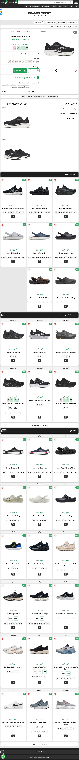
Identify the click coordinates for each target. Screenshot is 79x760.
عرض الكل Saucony (39, 425)
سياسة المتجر (38, 22)
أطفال (53, 6)
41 (33, 61)
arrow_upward (2, 752)
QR (3, 92)
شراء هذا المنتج (20, 70)
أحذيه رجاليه (54, 26)
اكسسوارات (45, 6)
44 (20, 61)
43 (23, 61)
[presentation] (61, 71)
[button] (13, 2)
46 (9, 61)
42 (30, 61)
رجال (65, 6)
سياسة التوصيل (52, 96)
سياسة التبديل (39, 96)
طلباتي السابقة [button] (72, 22)
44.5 (16, 61)
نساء (60, 6)
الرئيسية (75, 26)
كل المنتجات (67, 26)
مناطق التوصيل (51, 22)
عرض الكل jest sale (39, 744)
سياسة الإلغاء (27, 96)
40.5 (37, 61)
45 (12, 61)
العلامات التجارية (34, 6)
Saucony (62, 113)
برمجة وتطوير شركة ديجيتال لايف (39, 757)
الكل (71, 6)
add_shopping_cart (66, 217)
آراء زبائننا (61, 22)
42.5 (27, 61)
